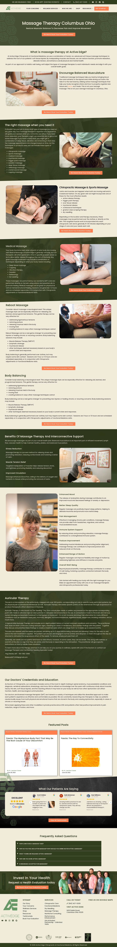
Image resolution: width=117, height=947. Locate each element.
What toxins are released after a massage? (35, 854)
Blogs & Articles (10, 731)
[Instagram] (96, 2)
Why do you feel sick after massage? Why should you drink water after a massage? (50, 849)
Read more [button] (35, 810)
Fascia (29, 731)
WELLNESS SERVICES (50, 9)
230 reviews (20, 804)
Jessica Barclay (96, 795)
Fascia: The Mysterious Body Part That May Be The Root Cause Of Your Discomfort (29, 739)
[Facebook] (99, 2)
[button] (110, 802)
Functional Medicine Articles (94, 731)
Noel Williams (68, 795)
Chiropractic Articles (21, 731)
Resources (87, 9)
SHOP (78, 9)
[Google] (103, 2)
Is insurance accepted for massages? (33, 864)
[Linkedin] (12, 920)
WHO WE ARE (67, 9)
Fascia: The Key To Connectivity (77, 738)
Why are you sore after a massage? (32, 859)
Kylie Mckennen (42, 795)
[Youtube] (93, 2)
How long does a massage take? (31, 844)
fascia (70, 86)
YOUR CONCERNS (32, 9)
